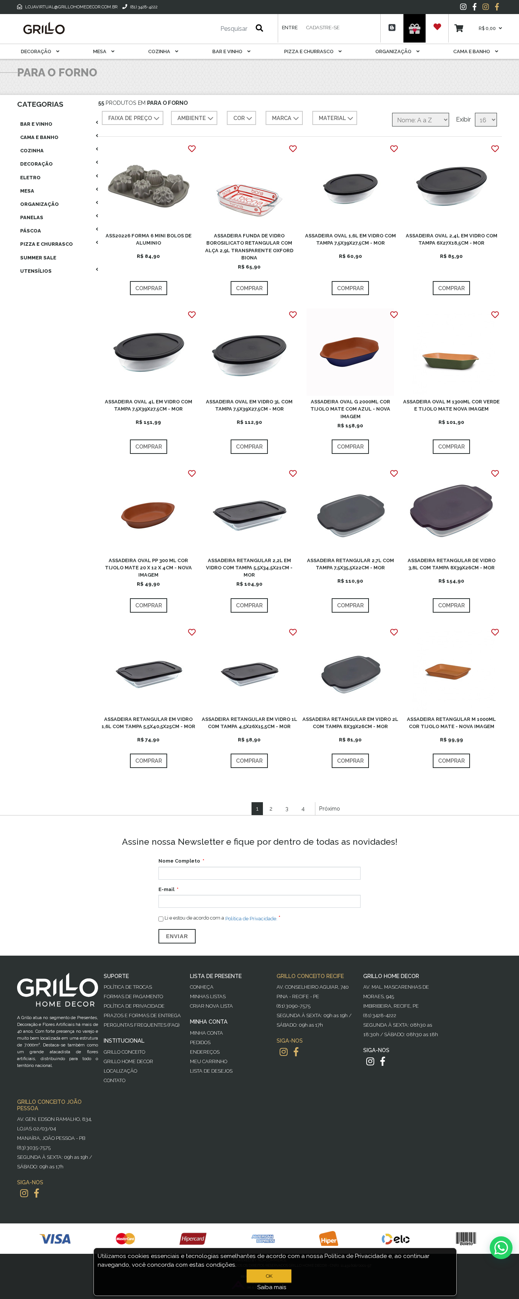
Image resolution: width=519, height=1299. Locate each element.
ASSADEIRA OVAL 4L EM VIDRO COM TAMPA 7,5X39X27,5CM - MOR (148, 405)
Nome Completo (179, 861)
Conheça (202, 987)
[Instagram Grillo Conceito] (485, 7)
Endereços (205, 1052)
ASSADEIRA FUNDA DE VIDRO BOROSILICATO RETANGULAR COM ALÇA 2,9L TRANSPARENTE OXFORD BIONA (249, 247)
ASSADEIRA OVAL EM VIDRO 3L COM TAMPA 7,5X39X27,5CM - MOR (249, 405)
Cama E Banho (472, 51)
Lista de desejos (211, 1071)
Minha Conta (206, 1033)
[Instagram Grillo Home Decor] (370, 1061)
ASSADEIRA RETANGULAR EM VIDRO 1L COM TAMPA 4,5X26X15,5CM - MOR (249, 722)
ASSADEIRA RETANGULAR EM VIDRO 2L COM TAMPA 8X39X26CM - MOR (350, 722)
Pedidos (200, 1042)
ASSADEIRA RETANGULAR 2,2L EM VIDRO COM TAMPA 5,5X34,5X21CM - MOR (249, 568)
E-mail (166, 889)
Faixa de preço (130, 118)
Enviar (177, 936)
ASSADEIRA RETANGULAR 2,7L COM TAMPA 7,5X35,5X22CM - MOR (350, 564)
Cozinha (159, 51)
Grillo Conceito (124, 1052)
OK (269, 1276)
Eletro (30, 177)
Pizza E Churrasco (309, 51)
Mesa (100, 51)
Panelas (31, 217)
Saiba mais (271, 1287)
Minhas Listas (208, 996)
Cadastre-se (323, 27)
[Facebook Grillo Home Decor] (382, 1061)
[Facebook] (474, 7)
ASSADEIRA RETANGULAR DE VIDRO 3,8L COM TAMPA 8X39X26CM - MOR (451, 564)
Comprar (148, 288)
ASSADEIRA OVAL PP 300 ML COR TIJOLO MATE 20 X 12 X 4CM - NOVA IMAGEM (148, 568)
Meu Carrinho (208, 1061)
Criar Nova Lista (211, 1006)
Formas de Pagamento (133, 996)
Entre (289, 27)
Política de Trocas (128, 987)
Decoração (36, 51)
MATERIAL (332, 118)
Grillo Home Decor (128, 1061)
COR (239, 118)
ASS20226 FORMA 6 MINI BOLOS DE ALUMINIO (148, 239)
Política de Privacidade (134, 1006)
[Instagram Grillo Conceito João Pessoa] (24, 1193)
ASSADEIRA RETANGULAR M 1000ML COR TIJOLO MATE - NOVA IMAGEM (451, 722)
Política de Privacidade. (251, 918)
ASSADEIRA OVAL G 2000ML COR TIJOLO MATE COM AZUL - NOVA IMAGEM (350, 409)
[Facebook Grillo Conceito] (497, 7)
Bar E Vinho (228, 51)
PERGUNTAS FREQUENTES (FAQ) (141, 1025)
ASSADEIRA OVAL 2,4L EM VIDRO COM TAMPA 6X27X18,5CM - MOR (451, 239)
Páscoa (30, 231)
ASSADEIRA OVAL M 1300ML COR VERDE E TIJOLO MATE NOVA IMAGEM (451, 405)
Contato (114, 1080)
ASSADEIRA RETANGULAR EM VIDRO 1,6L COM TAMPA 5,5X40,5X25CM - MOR (148, 722)
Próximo (329, 808)
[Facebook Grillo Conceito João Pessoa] (36, 1193)
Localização (120, 1071)
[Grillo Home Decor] (43, 28)
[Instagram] (463, 7)
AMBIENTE (191, 118)
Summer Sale (38, 258)
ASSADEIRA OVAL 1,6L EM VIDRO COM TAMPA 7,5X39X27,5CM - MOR (350, 239)
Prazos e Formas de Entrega (142, 1015)
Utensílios (36, 271)
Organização (394, 51)
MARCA (281, 118)
